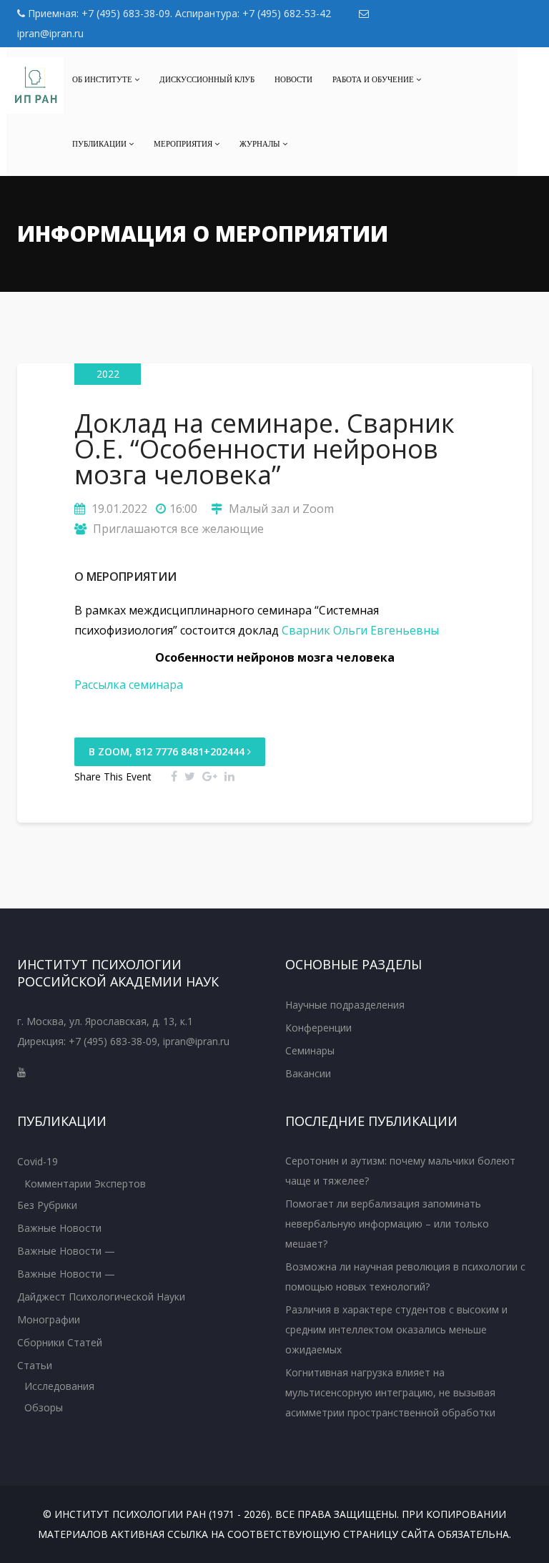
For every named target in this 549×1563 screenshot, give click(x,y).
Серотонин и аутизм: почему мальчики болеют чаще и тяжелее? (400, 1170)
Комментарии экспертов (85, 1183)
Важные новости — (66, 1251)
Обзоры (43, 1407)
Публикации (100, 144)
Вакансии (308, 1073)
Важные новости (59, 1228)
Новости (293, 79)
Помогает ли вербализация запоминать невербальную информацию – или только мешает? (387, 1223)
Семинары (310, 1050)
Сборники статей (59, 1342)
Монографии (48, 1319)
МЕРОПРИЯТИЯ (184, 144)
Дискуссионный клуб (206, 79)
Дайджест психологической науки (101, 1296)
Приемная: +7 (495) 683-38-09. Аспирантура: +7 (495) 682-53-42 (178, 13)
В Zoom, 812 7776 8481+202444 (168, 751)
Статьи (34, 1365)
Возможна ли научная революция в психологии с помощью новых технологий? (405, 1276)
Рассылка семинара (128, 684)
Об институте (103, 79)
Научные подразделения (345, 1004)
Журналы (260, 144)
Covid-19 (37, 1161)
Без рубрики (47, 1205)
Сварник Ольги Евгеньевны (360, 630)
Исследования (59, 1386)
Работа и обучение (374, 79)
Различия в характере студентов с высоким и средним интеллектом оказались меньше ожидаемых (396, 1329)
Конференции (318, 1027)
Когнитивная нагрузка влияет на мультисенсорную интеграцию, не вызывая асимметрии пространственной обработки (390, 1392)
